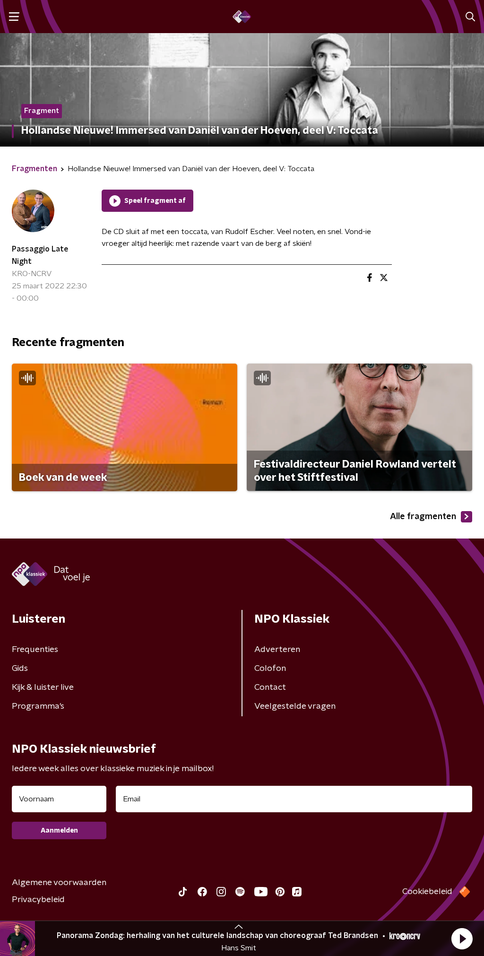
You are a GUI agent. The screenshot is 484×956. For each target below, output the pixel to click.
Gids (20, 668)
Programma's (38, 706)
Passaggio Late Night (40, 255)
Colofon (270, 668)
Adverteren (277, 649)
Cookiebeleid (427, 891)
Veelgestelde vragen (295, 706)
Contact (270, 687)
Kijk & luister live (43, 687)
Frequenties (35, 649)
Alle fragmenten (423, 517)
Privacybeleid (38, 899)
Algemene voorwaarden (59, 882)
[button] (462, 938)
